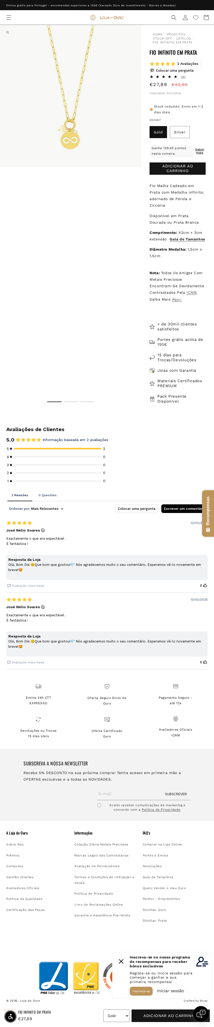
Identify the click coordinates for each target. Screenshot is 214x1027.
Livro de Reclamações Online (98, 904)
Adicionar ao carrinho (171, 1016)
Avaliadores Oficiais (22, 888)
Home (158, 34)
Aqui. (177, 299)
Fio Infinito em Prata (172, 42)
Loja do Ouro (30, 1000)
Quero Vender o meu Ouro (164, 888)
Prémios (12, 855)
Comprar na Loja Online (162, 844)
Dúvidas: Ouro (154, 910)
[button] (9, 17)
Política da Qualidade (24, 899)
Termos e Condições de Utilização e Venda (104, 880)
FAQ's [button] (146, 833)
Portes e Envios (155, 855)
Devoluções (152, 866)
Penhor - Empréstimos (161, 899)
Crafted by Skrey (196, 1000)
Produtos (176, 34)
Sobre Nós (14, 844)
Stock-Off (162, 38)
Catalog (183, 38)
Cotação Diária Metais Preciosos (101, 844)
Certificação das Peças (25, 910)
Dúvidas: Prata (155, 920)
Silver (180, 132)
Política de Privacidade (161, 809)
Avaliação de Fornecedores (97, 866)
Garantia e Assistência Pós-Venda (102, 915)
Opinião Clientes (20, 877)
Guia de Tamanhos (158, 877)
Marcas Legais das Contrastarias (101, 855)
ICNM (192, 292)
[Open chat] (201, 1014)
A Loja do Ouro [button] (17, 833)
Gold (158, 132)
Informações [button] (83, 833)
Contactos (14, 866)
